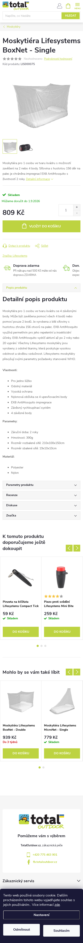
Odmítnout (21, 929)
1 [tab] (38, 646)
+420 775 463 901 (45, 855)
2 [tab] (41, 646)
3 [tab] (45, 646)
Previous (69, 548)
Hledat (70, 16)
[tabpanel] (21, 598)
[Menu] (77, 5)
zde (57, 904)
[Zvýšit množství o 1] (76, 207)
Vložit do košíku (45, 226)
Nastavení (41, 915)
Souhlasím (61, 930)
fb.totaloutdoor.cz (45, 862)
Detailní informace (38, 179)
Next (76, 548)
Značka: (15, 256)
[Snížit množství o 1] (76, 213)
